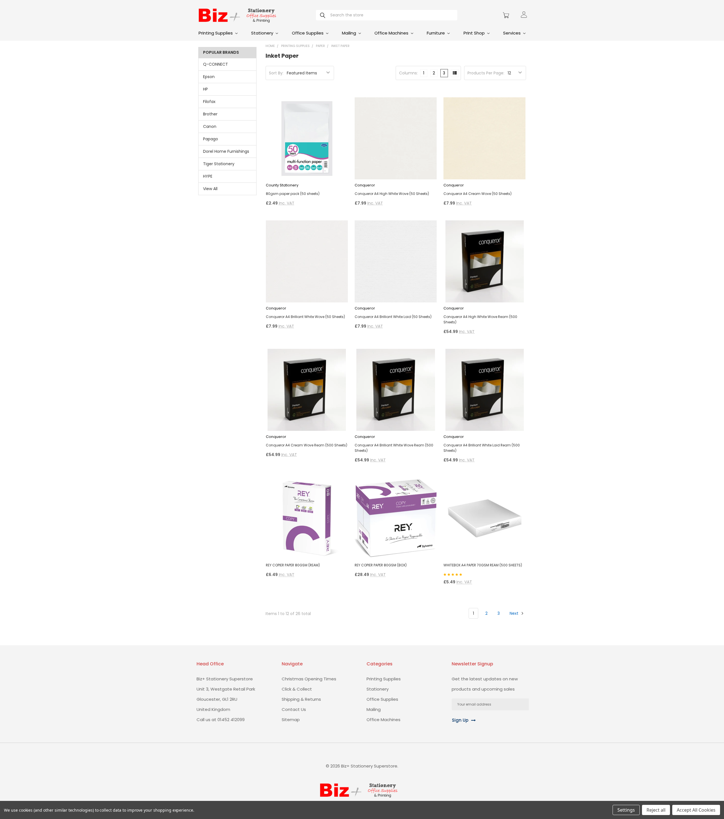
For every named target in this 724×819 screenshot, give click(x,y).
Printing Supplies (216, 33)
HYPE (207, 176)
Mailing (349, 33)
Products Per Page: (485, 73)
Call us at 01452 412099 (221, 720)
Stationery (262, 33)
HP (205, 89)
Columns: (408, 73)
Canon (209, 126)
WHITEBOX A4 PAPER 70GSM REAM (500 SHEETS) (482, 565)
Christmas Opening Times (309, 679)
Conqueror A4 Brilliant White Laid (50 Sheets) (393, 316)
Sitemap (291, 720)
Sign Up (460, 720)
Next (515, 613)
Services (512, 33)
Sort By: (276, 73)
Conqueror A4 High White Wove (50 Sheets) (392, 193)
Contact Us (294, 709)
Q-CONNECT (215, 64)
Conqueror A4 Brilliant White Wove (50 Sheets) (305, 316)
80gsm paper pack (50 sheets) (293, 193)
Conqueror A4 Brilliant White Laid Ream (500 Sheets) (481, 448)
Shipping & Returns (301, 699)
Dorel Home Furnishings (226, 151)
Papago (210, 139)
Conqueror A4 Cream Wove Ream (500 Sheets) (306, 445)
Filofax (209, 101)
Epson (209, 76)
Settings (626, 810)
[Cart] (506, 15)
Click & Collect (297, 689)
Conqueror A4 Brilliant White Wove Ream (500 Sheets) (394, 448)
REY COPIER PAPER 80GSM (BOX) (381, 565)
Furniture (436, 33)
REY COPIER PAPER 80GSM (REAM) (293, 565)
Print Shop (475, 33)
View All (210, 189)
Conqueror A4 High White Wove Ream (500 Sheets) (480, 319)
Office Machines (392, 33)
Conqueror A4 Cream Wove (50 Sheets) (477, 193)
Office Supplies (308, 33)
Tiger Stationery (218, 164)
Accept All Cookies (696, 810)
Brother (210, 114)
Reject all (656, 810)
